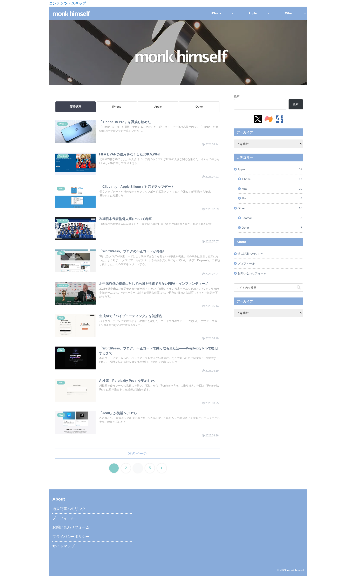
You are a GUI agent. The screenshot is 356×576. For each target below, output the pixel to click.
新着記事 (75, 106)
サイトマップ (63, 546)
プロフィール (246, 263)
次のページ (137, 453)
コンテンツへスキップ (67, 3)
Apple (158, 106)
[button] (298, 287)
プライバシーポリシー (70, 537)
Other (199, 106)
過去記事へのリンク (250, 253)
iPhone (116, 106)
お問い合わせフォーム (252, 273)
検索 (237, 96)
